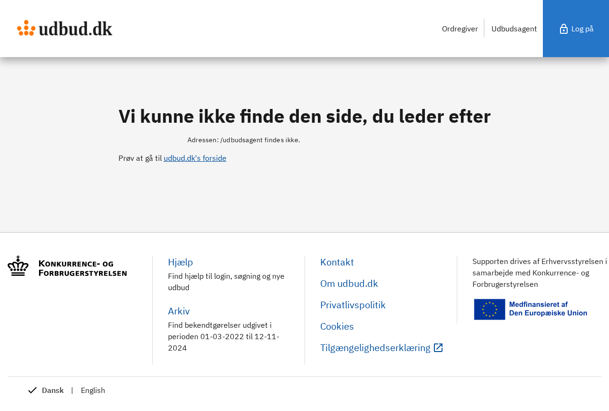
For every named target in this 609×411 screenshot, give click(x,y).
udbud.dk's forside (195, 158)
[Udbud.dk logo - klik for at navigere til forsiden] (64, 27)
